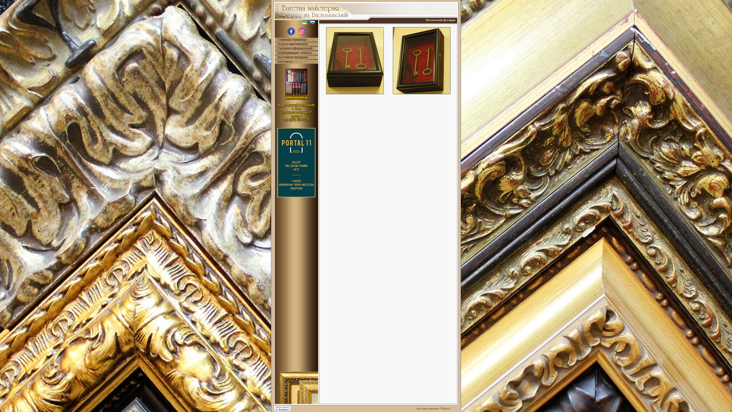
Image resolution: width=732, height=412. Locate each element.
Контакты (285, 61)
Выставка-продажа (293, 57)
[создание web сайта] (448, 409)
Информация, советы (295, 53)
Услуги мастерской (292, 44)
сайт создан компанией (427, 408)
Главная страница (292, 40)
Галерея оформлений (295, 48)
